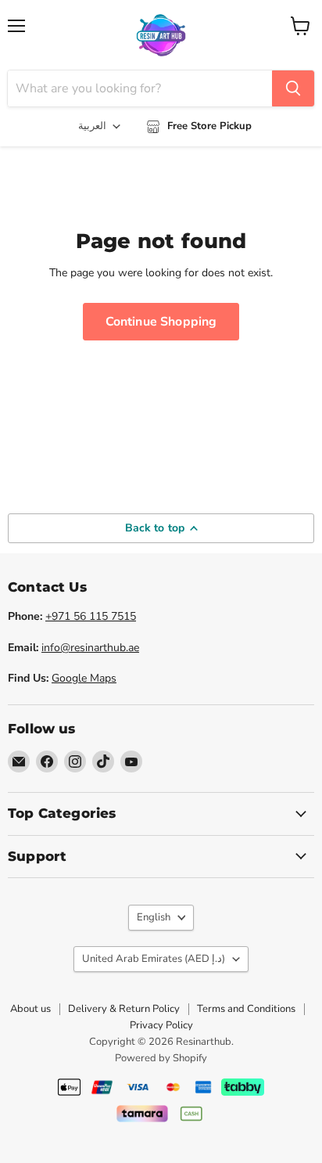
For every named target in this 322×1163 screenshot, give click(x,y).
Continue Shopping (161, 321)
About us (30, 1009)
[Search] (293, 88)
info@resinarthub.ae (90, 647)
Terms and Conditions (246, 1009)
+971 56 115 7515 (90, 616)
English (153, 917)
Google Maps (84, 678)
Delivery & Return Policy (124, 1009)
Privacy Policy (161, 1025)
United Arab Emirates (153, 959)
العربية (92, 126)
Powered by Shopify (161, 1058)
